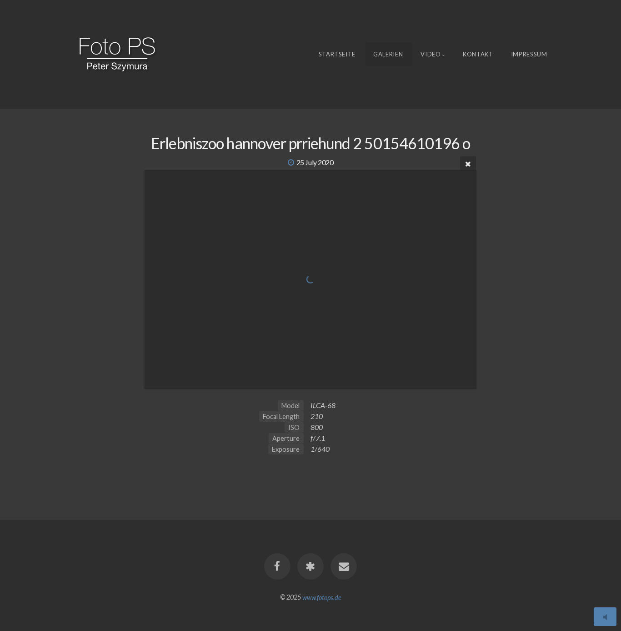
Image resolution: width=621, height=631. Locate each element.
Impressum (529, 54)
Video (431, 54)
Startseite (337, 54)
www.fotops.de (321, 597)
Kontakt (478, 54)
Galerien (388, 54)
